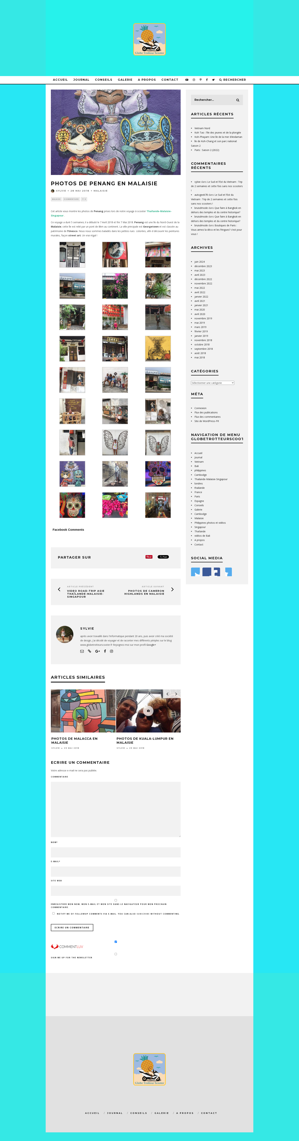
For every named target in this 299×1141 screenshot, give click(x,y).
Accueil (60, 79)
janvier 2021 (201, 305)
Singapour (57, 215)
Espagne (199, 501)
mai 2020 (199, 309)
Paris (197, 496)
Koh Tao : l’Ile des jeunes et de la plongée (217, 132)
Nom (54, 842)
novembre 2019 (203, 318)
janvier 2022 (201, 296)
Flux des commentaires (207, 416)
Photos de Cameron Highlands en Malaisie (144, 592)
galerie (162, 1113)
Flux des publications (206, 412)
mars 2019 (200, 327)
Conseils (103, 79)
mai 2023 (199, 270)
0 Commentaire (71, 199)
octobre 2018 (202, 344)
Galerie (125, 79)
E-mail (55, 861)
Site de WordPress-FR (206, 421)
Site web (56, 880)
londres (198, 483)
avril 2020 (199, 314)
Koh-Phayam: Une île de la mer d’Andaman (218, 136)
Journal (81, 79)
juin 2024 (199, 261)
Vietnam (199, 461)
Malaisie (101, 190)
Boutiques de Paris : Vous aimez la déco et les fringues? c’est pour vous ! (216, 230)
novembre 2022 (203, 283)
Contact (170, 79)
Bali (196, 466)
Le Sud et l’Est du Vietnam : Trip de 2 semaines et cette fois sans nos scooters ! (217, 186)
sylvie (61, 190)
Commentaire (59, 777)
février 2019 (201, 331)
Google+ (151, 644)
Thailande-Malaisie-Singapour (211, 479)
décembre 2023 (203, 266)
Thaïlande (200, 531)
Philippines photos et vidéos (210, 522)
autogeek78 (201, 194)
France (198, 492)
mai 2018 (199, 357)
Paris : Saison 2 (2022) (206, 150)
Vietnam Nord (202, 128)
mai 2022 (199, 287)
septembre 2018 (203, 348)
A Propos (185, 1113)
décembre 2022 (203, 279)
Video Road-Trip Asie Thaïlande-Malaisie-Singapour (86, 594)
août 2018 (200, 353)
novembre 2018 (203, 340)
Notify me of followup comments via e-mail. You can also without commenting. (118, 914)
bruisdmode (201, 208)
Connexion (200, 408)
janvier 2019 (201, 335)
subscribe (143, 914)
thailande (199, 487)
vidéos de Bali (202, 535)
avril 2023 (199, 274)
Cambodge (200, 474)
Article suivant (153, 587)
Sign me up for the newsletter (71, 957)
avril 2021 (199, 301)
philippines (200, 470)
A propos (147, 79)
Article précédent (80, 587)
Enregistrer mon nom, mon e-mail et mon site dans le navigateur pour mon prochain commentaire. (109, 905)
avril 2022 (199, 292)
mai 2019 (199, 322)
